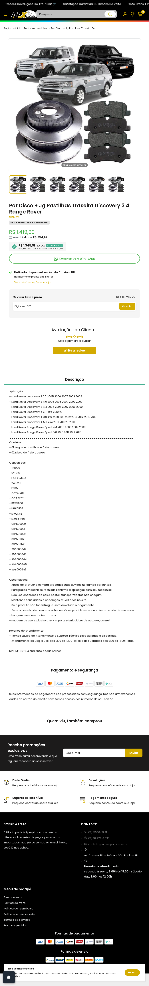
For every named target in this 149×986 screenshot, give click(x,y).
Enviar (133, 753)
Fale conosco (13, 897)
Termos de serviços (17, 920)
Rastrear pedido (15, 925)
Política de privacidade (19, 914)
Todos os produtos (35, 28)
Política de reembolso (18, 908)
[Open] (9, 977)
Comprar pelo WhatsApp (76, 258)
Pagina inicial (12, 28)
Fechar (132, 972)
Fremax (14, 217)
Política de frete (15, 903)
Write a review (75, 350)
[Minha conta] (125, 14)
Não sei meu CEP (126, 297)
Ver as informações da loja (32, 282)
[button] (141, 14)
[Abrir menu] (5, 14)
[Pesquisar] (110, 14)
